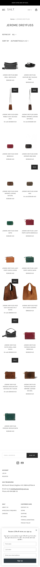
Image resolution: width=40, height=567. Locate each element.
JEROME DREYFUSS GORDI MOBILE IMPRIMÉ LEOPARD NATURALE (30, 116)
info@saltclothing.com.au (19, 489)
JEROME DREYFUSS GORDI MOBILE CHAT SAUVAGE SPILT (10, 116)
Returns (23, 516)
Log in (4, 473)
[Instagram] (17, 463)
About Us (5, 507)
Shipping (24, 513)
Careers (5, 513)
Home (12, 19)
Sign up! (32, 455)
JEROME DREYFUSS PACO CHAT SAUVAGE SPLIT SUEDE (10, 308)
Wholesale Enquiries (9, 510)
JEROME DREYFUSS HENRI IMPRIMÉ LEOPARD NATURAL (10, 193)
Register (5, 476)
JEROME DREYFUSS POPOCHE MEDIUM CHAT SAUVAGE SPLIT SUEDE (10, 386)
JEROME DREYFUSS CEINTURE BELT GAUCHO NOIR (30, 77)
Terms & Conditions (27, 520)
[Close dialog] (36, 530)
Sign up (20, 561)
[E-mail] (22, 463)
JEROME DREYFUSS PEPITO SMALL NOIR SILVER (10, 347)
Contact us (24, 507)
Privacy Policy (25, 523)
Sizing (23, 510)
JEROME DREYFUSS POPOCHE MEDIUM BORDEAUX (30, 347)
